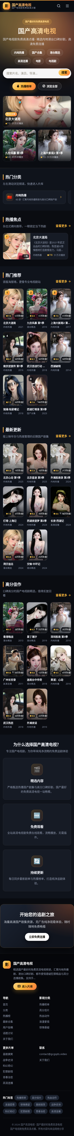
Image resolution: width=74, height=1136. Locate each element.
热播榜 (6, 1016)
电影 (38, 61)
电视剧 (52, 61)
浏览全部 (52, 86)
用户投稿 (8, 1027)
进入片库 (27, 986)
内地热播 (19, 52)
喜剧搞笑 (8, 1054)
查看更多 (61, 226)
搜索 (64, 72)
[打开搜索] (59, 6)
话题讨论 (8, 1033)
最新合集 (8, 1021)
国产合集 (37, 52)
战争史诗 (8, 1060)
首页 (5, 1004)
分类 (5, 1010)
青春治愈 (8, 1077)
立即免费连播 (37, 937)
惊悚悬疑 (44, 1027)
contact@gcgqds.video (53, 1054)
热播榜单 (26, 86)
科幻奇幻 (8, 1065)
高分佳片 (44, 1010)
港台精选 (55, 52)
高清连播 (23, 61)
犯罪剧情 (8, 1071)
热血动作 (44, 1016)
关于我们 (8, 1038)
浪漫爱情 (44, 1021)
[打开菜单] (67, 6)
